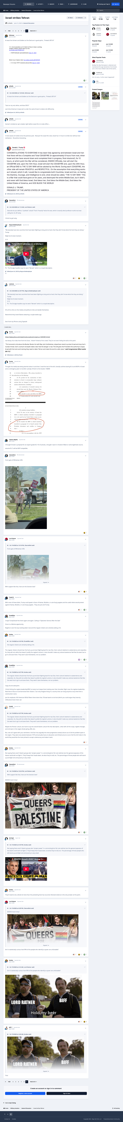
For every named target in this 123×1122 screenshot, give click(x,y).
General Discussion (28, 23)
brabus (11, 634)
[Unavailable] (46, 145)
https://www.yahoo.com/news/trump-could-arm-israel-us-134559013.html (27, 337)
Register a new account (25, 1093)
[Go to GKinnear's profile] (6, 36)
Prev (9, 31)
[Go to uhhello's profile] (6, 23)
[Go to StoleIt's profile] (6, 707)
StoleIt (11, 706)
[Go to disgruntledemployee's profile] (6, 225)
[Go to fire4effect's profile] (6, 616)
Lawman (11, 284)
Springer (11, 838)
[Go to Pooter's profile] (6, 332)
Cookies (14, 1119)
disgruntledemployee (15, 225)
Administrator (21, 200)
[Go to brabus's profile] (6, 635)
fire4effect (12, 615)
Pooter (11, 332)
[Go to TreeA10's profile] (6, 598)
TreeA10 (11, 597)
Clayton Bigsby (13, 439)
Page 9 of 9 (33, 31)
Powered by (112, 1119)
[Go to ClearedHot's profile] (6, 201)
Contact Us (7, 1119)
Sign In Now (66, 1093)
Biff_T (10, 1027)
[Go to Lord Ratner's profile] (6, 539)
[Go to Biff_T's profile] (6, 1028)
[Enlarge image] (42, 915)
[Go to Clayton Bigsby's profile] (6, 440)
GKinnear (11, 35)
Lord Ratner (28, 207)
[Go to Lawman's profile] (6, 284)
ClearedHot (12, 200)
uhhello (10, 23)
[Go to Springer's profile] (6, 838)
